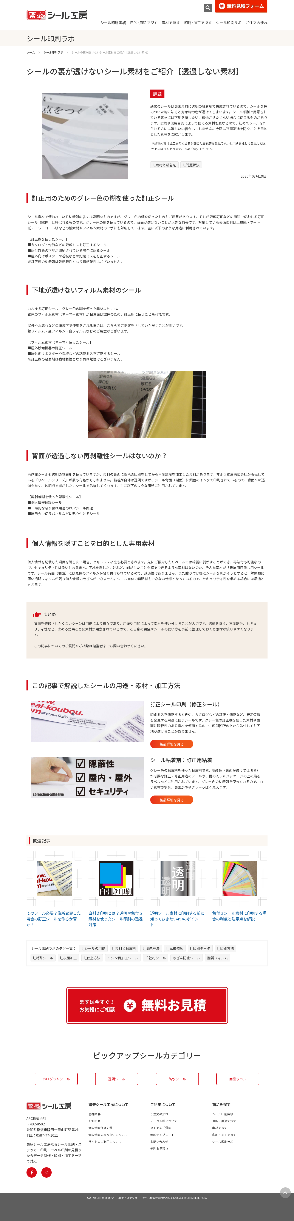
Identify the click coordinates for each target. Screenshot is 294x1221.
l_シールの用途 (93, 948)
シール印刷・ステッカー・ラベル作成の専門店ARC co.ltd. (145, 1197)
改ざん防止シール (186, 957)
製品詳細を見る (172, 744)
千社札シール (155, 957)
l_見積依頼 (174, 948)
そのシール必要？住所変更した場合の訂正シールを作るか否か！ (53, 918)
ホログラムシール (56, 1078)
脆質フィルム (217, 957)
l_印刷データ (200, 948)
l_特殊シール (43, 957)
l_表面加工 (68, 957)
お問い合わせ (159, 1141)
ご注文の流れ (257, 22)
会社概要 (94, 1114)
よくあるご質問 (160, 1128)
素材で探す (171, 22)
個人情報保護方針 (100, 1128)
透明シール (116, 1078)
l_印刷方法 (225, 948)
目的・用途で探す (224, 1121)
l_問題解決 (191, 164)
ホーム (30, 52)
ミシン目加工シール (122, 957)
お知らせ (94, 1121)
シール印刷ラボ (228, 22)
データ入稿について (163, 1121)
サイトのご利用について (105, 1141)
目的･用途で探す (144, 22)
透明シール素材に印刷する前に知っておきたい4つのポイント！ (177, 918)
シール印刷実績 (113, 22)
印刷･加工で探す (198, 22)
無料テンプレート (162, 1135)
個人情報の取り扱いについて (108, 1135)
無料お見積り (159, 1148)
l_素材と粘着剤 (164, 164)
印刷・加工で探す (224, 1135)
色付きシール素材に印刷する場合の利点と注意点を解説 (239, 916)
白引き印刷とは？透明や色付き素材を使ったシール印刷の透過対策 (115, 918)
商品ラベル (237, 1078)
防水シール (177, 1078)
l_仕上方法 (92, 957)
